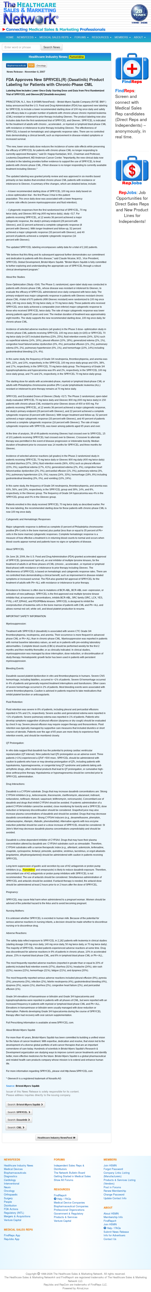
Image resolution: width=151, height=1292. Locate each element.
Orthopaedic (11, 1194)
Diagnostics (10, 1176)
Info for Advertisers (114, 1235)
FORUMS (81, 37)
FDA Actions (11, 1209)
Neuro (7, 1187)
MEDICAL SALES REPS (54, 37)
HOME (10, 37)
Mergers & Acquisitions (17, 1216)
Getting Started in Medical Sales (72, 1176)
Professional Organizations (69, 1210)
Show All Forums (63, 1180)
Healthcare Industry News (18, 1165)
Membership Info (113, 1217)
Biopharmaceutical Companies (71, 1206)
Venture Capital (12, 1220)
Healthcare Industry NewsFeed (55, 1137)
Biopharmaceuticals (15, 1172)
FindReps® (60, 1195)
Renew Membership (115, 1191)
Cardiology (10, 1180)
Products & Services (65, 1217)
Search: (24, 1104)
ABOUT (139, 37)
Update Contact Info (115, 1198)
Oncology (9, 1191)
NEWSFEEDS (25, 37)
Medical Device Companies (69, 1202)
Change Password (114, 1194)
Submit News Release (116, 1232)
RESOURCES (101, 37)
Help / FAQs (63, 1199)
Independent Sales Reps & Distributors (69, 1167)
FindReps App (12, 1235)
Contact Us (110, 1239)
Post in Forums (112, 1187)
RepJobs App (11, 1239)
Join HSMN (110, 1165)
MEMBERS (122, 37)
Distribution (10, 1205)
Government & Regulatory (68, 1213)
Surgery (8, 1198)
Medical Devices (13, 1169)
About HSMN (111, 1213)
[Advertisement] (96, 14)
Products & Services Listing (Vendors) (119, 1181)
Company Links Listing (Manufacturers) (117, 1174)
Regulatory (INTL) (14, 1212)
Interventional (11, 1183)
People (8, 1202)
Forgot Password (113, 1169)
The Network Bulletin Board (69, 1172)
